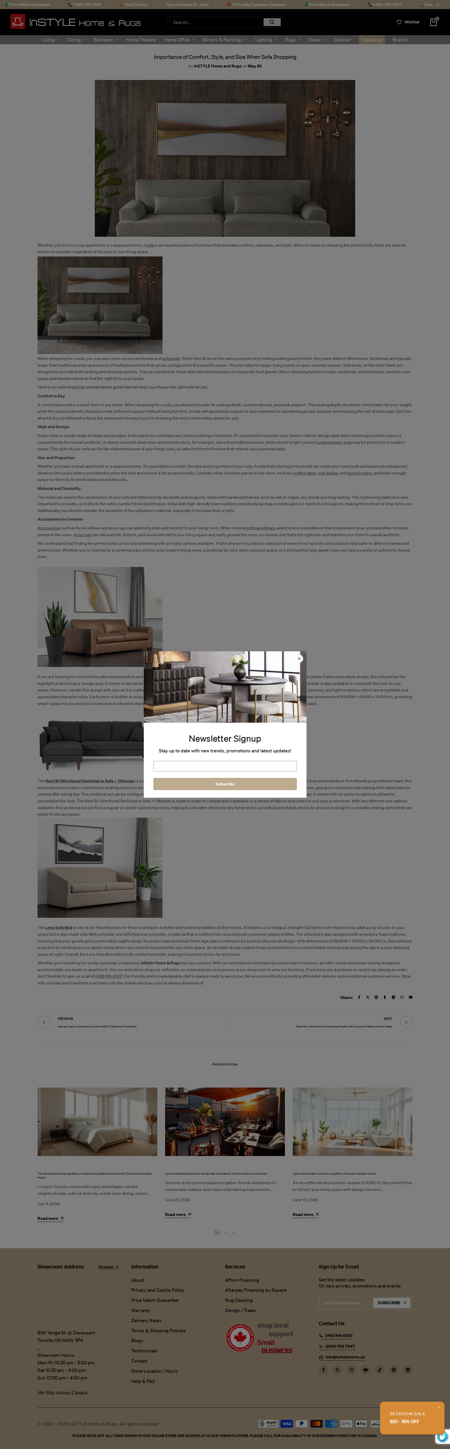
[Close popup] (439, 1407)
